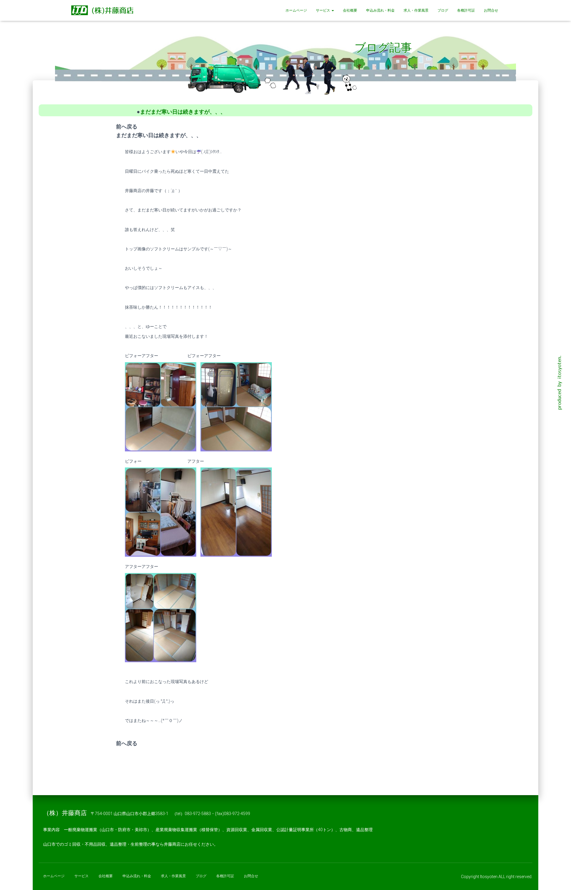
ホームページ (296, 10)
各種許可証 (466, 10)
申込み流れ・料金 (380, 10)
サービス (323, 10)
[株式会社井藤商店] (103, 10)
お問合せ (491, 10)
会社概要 (350, 10)
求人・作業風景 (416, 10)
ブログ (442, 10)
